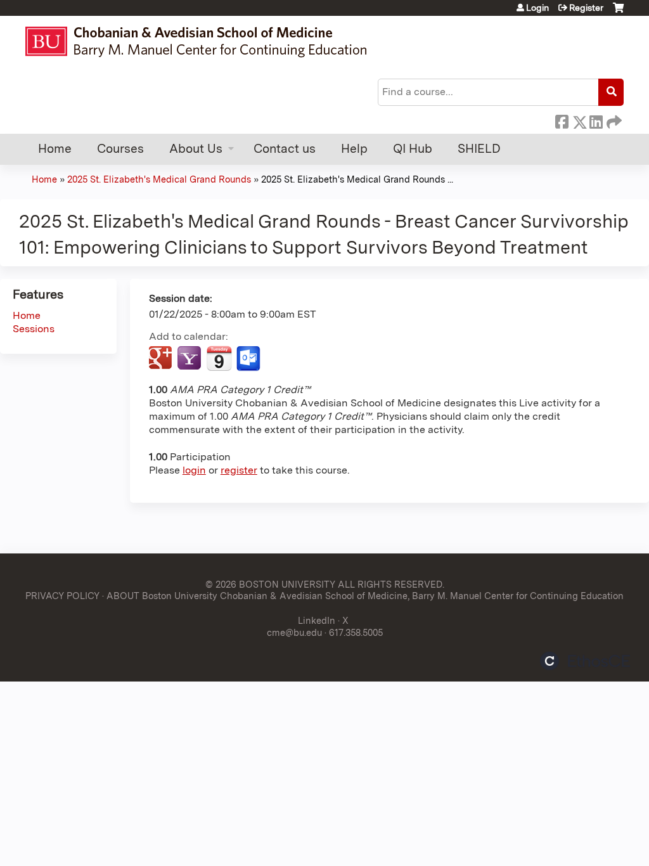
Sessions (34, 329)
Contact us (285, 148)
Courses (120, 148)
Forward (613, 119)
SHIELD (479, 148)
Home (55, 148)
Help (354, 148)
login (194, 470)
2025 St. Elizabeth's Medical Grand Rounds (159, 179)
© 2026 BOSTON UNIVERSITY (270, 584)
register (239, 470)
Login (537, 7)
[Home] (201, 41)
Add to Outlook (249, 359)
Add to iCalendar (219, 358)
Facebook (561, 119)
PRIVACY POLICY (62, 595)
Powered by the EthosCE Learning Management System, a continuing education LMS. (585, 661)
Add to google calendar (162, 359)
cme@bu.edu (294, 632)
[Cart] (618, 12)
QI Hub (412, 148)
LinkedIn (595, 119)
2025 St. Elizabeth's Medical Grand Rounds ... (357, 179)
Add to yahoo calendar (190, 359)
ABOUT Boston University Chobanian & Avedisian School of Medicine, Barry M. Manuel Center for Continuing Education (365, 595)
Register (586, 7)
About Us (195, 148)
